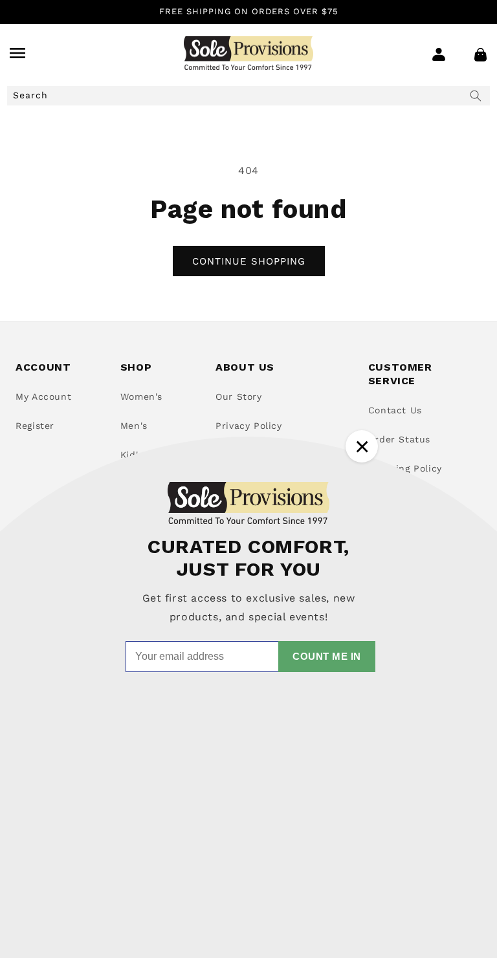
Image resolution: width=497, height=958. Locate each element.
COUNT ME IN (327, 656)
